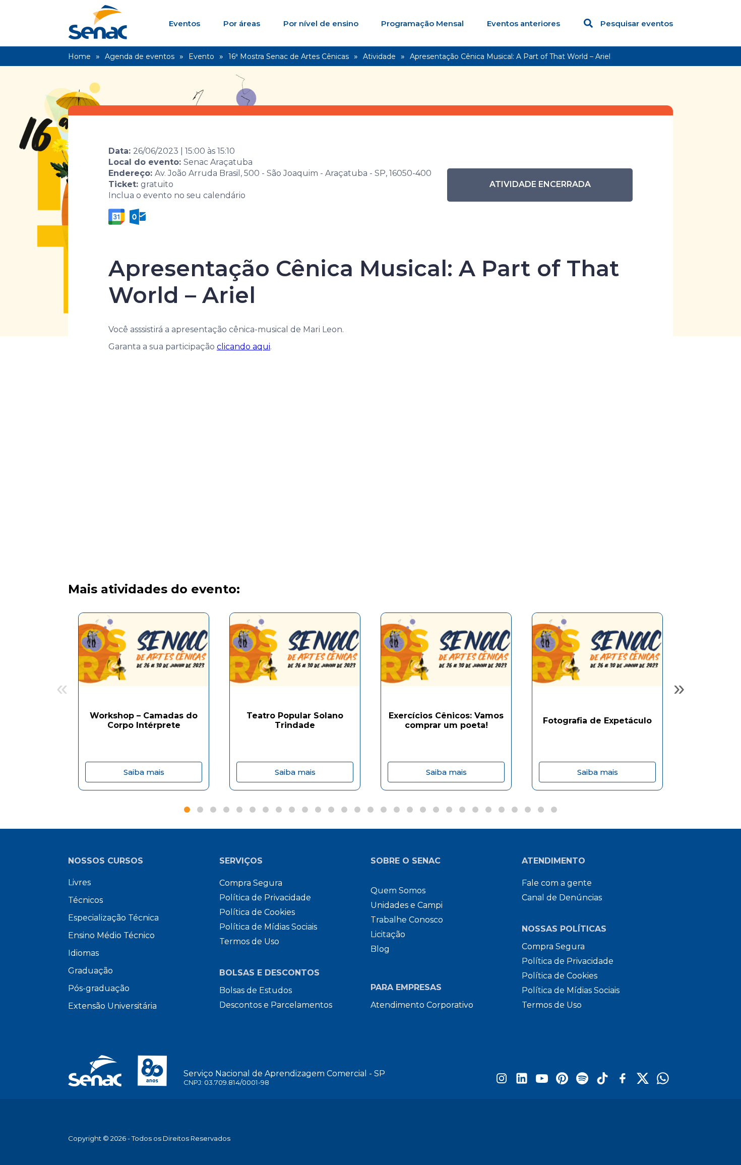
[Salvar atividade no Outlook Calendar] (138, 217)
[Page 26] (515, 810)
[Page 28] (541, 810)
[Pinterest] (562, 1081)
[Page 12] (331, 810)
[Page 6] (253, 810)
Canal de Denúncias (562, 897)
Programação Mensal (422, 23)
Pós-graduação (99, 988)
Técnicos (85, 900)
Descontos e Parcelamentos (275, 1005)
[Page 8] (279, 810)
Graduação (90, 970)
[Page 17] (397, 810)
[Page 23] (475, 810)
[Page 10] (305, 810)
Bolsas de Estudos (255, 990)
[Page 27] (528, 810)
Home (79, 56)
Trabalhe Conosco (407, 920)
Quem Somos (398, 890)
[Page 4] (226, 810)
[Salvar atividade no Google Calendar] (116, 217)
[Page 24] (488, 810)
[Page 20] (436, 810)
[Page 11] (318, 810)
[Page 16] (384, 810)
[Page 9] (292, 810)
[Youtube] (542, 1081)
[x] (643, 1081)
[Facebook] (622, 1081)
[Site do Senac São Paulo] (125, 1070)
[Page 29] (554, 810)
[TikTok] (602, 1081)
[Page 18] (410, 810)
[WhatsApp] (663, 1081)
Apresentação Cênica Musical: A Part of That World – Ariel (510, 56)
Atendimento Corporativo (422, 1005)
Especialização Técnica (113, 918)
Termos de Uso (249, 941)
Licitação (388, 934)
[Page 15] (370, 810)
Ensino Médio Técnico (111, 935)
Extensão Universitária (112, 1006)
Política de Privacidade (265, 897)
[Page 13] (344, 810)
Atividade (379, 56)
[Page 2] (200, 810)
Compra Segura (250, 883)
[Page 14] (357, 810)
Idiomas (83, 953)
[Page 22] (462, 810)
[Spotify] (582, 1081)
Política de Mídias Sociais (268, 927)
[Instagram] (502, 1081)
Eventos (184, 23)
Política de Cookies (257, 912)
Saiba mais (144, 772)
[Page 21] (449, 810)
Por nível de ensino (320, 23)
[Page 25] (502, 810)
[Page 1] (187, 810)
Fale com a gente (557, 883)
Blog (380, 949)
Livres (79, 882)
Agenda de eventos (139, 56)
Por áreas (241, 23)
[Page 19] (423, 810)
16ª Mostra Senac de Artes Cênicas (288, 56)
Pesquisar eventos (636, 23)
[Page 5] (239, 810)
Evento (201, 56)
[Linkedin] (522, 1081)
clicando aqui (243, 346)
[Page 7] (266, 810)
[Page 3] (213, 810)
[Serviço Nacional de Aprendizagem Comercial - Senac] (97, 36)
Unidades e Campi (407, 905)
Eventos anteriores (523, 23)
